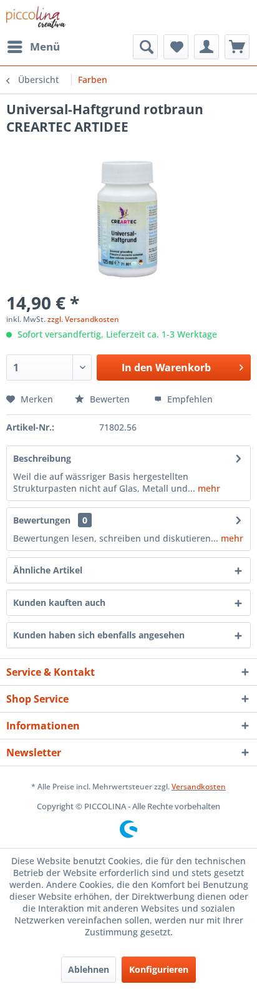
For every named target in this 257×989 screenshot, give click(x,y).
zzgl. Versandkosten (83, 319)
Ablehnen (88, 969)
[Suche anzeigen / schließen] (145, 46)
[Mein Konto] (206, 46)
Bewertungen (41, 520)
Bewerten (109, 399)
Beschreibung (42, 458)
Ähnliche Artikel (47, 570)
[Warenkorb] (237, 46)
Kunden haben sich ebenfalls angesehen (99, 635)
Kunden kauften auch (59, 602)
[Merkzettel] (175, 46)
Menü (45, 46)
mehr (207, 488)
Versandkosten (199, 786)
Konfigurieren (158, 969)
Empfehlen (189, 399)
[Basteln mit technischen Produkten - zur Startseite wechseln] (35, 17)
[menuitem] (33, 46)
